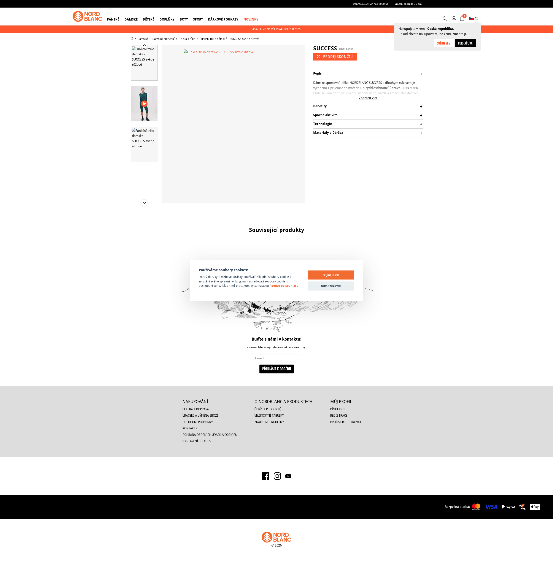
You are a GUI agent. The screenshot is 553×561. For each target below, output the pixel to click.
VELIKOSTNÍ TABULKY (269, 415)
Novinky (250, 19)
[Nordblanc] (87, 16)
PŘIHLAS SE (338, 409)
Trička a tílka (187, 39)
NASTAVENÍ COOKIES (197, 441)
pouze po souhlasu (285, 286)
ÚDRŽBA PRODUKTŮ (267, 409)
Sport (198, 19)
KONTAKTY (190, 428)
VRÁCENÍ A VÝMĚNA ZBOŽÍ (200, 415)
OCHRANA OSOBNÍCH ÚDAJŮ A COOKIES (210, 435)
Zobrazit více (368, 98)
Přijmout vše (331, 275)
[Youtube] (288, 476)
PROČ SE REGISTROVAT (345, 422)
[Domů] (131, 38)
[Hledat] (444, 18)
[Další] (438, 247)
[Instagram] (277, 476)
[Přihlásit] (454, 18)
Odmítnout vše (331, 285)
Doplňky (167, 19)
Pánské (113, 19)
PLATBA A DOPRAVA (196, 409)
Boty (184, 19)
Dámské (131, 19)
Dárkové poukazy (223, 19)
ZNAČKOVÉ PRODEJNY (269, 422)
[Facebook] (265, 476)
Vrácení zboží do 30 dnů (408, 3)
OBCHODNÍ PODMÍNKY (198, 422)
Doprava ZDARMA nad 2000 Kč (370, 3)
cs (476, 18)
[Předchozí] (114, 247)
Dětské (148, 19)
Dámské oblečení (164, 39)
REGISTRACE (338, 415)
